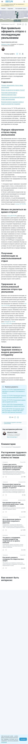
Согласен (23, 739)
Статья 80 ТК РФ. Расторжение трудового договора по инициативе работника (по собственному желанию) (13, 410)
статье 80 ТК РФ (11, 216)
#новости (12, 5)
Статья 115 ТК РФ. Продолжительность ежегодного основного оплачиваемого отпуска (13, 391)
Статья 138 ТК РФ (6, 323)
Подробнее (4, 742)
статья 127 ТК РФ (20, 204)
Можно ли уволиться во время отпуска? (13, 90)
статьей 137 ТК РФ (9, 321)
